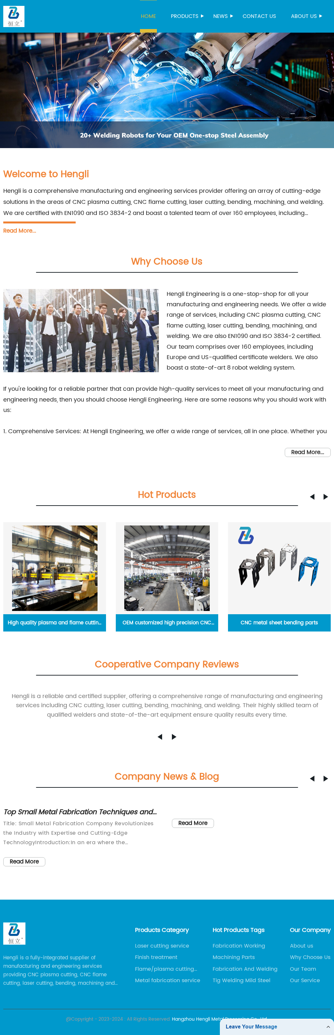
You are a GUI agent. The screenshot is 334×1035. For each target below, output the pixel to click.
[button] (312, 497)
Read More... (19, 231)
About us (304, 16)
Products (184, 16)
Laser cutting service (162, 946)
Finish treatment (156, 957)
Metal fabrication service (167, 980)
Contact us (259, 16)
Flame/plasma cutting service (164, 969)
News (220, 16)
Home (148, 16)
